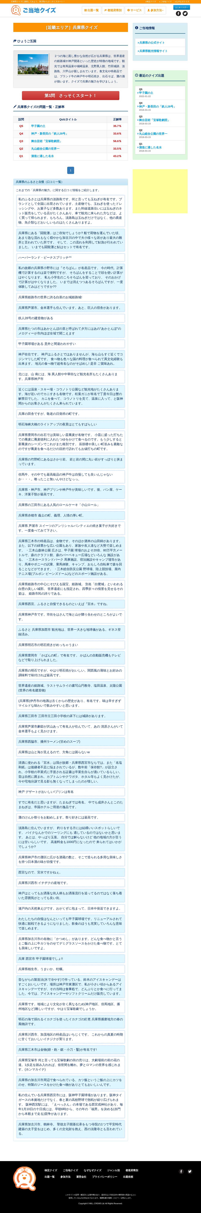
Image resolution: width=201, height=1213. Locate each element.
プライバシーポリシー (104, 1176)
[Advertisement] (160, 191)
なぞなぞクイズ (182, 1)
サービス (136, 10)
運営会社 (81, 1176)
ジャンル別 (113, 1170)
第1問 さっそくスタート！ (71, 95)
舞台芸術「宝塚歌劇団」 (46, 141)
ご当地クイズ (166, 1)
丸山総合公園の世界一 (45, 148)
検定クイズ (151, 1)
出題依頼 (128, 1176)
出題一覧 (93, 10)
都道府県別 (115, 10)
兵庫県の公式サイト (152, 42)
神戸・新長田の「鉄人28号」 (49, 133)
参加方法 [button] (156, 10)
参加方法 (65, 1176)
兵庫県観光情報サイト (153, 51)
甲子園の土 (38, 126)
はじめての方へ (181, 7)
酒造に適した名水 (42, 156)
